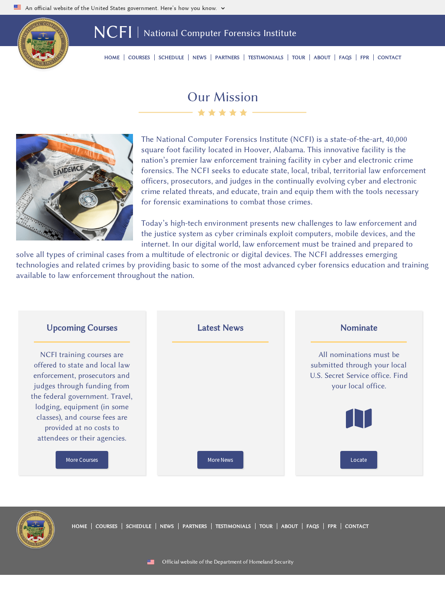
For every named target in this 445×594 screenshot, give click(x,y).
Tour (298, 57)
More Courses (82, 459)
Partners (227, 57)
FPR (364, 57)
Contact (389, 57)
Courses (139, 57)
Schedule (171, 57)
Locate (359, 459)
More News (220, 459)
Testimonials (265, 57)
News (199, 57)
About (322, 57)
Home (112, 57)
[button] (222, 7)
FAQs (345, 57)
